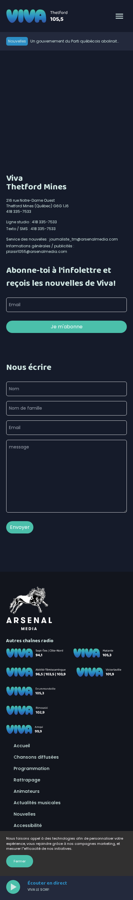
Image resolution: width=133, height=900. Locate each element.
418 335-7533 (18, 211)
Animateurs (27, 791)
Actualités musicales (37, 803)
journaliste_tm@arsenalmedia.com (83, 239)
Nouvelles (25, 814)
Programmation (31, 768)
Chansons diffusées (36, 757)
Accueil (22, 746)
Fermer (20, 861)
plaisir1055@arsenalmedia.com (36, 251)
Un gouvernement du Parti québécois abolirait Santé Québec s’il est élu (73, 41)
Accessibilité (28, 825)
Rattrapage (27, 780)
